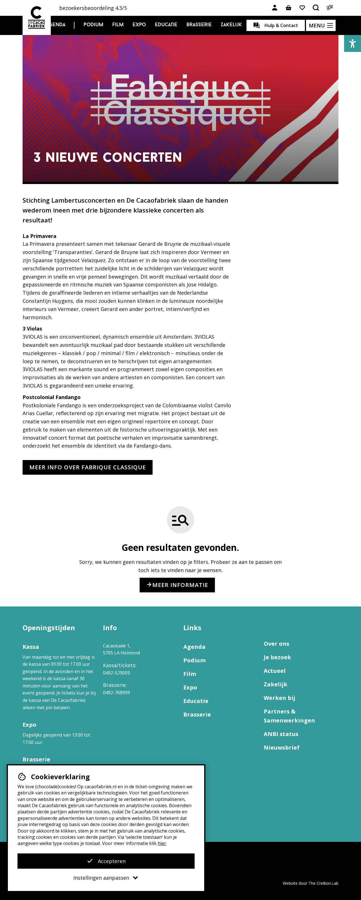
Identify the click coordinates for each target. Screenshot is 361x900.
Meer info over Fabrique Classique (87, 467)
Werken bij (279, 698)
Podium (93, 25)
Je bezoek (277, 657)
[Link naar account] (274, 8)
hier (162, 843)
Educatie (166, 25)
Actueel (275, 671)
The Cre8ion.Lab (323, 883)
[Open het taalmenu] (330, 8)
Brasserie (199, 25)
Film (118, 25)
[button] (352, 43)
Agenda (55, 25)
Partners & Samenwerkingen (289, 716)
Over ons (276, 643)
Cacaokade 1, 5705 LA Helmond (121, 649)
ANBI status (281, 734)
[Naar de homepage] (37, 17)
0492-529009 (116, 673)
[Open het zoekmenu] (316, 8)
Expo (139, 25)
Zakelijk (231, 25)
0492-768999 (116, 692)
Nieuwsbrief (282, 747)
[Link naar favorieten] (302, 8)
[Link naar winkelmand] (288, 8)
